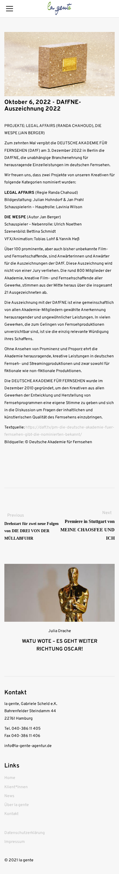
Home (9, 778)
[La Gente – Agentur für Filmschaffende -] (59, 8)
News (9, 796)
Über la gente (16, 805)
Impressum (14, 841)
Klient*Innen (16, 787)
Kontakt (11, 814)
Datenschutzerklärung (24, 833)
